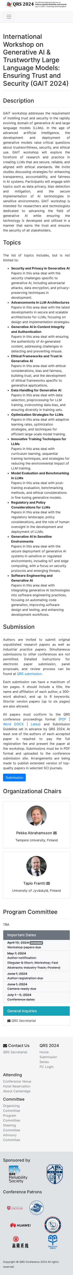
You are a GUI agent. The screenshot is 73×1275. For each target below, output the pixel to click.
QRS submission (29, 674)
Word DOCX (13, 724)
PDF (63, 719)
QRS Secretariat (23, 1021)
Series (44, 1062)
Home (44, 1052)
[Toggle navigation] (9, 17)
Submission (14, 777)
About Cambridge (16, 1091)
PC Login (47, 1067)
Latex (35, 724)
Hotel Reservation (16, 1086)
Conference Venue (17, 1081)
